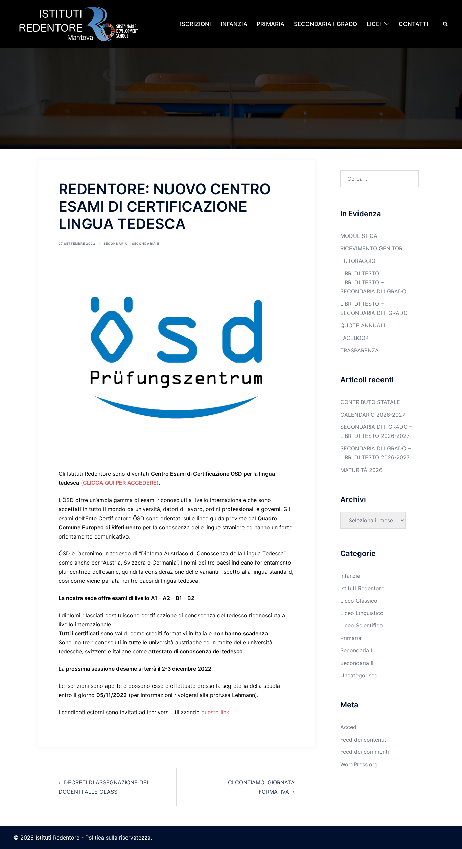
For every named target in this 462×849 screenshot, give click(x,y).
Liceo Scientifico (361, 625)
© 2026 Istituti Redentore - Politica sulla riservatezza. (83, 837)
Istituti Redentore (362, 588)
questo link (215, 712)
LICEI (374, 24)
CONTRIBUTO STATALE (370, 402)
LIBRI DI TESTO (359, 273)
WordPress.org (359, 764)
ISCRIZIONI (195, 24)
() (120, 482)
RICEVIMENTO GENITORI (372, 248)
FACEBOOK (354, 337)
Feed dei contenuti (364, 739)
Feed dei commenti (364, 751)
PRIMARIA (270, 24)
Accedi (349, 727)
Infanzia (350, 575)
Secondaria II (145, 243)
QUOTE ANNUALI (362, 325)
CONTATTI (413, 24)
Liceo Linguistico (362, 612)
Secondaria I (116, 243)
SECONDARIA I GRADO (325, 24)
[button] (445, 24)
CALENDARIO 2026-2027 (372, 414)
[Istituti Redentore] (81, 23)
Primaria (350, 637)
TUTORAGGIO (357, 260)
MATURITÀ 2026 (361, 470)
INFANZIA (234, 24)
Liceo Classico (358, 600)
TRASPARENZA (359, 350)
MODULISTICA (358, 235)
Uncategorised (359, 675)
